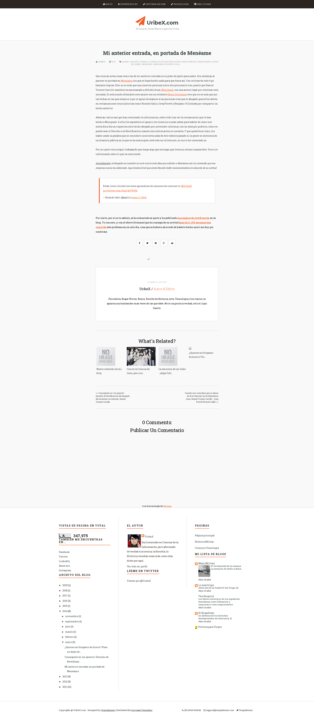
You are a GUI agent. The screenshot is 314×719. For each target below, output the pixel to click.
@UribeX (186, 186)
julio (68, 626)
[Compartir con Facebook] (139, 243)
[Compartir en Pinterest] (155, 243)
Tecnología (181, 4)
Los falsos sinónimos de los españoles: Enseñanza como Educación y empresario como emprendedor (219, 601)
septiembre (72, 621)
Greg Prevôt (189, 61)
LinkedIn (64, 561)
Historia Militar (155, 4)
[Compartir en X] (147, 243)
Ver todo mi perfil (137, 566)
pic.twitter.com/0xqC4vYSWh (120, 190)
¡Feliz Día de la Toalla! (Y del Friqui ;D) (218, 587)
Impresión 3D (129, 4)
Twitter (63, 556)
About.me (64, 565)
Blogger (167, 506)
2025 (65, 585)
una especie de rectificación (193, 218)
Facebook (64, 552)
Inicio (109, 4)
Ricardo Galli (172, 64)
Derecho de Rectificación (165, 61)
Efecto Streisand (177, 94)
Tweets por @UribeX (139, 580)
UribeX (149, 536)
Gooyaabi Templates (141, 710)
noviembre (72, 616)
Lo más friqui (206, 585)
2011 (65, 686)
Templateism (108, 710)
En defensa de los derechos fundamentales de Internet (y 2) (215, 617)
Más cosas (203, 4)
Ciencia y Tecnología (207, 547)
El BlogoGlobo (206, 612)
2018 (65, 590)
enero (68, 642)
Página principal (205, 535)
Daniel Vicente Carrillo (135, 61)
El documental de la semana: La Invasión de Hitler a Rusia (226, 567)
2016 (65, 600)
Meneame (146, 64)
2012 (65, 681)
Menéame (127, 80)
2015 (65, 605)
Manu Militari (206, 563)
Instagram (65, 570)
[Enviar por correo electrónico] (172, 243)
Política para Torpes (210, 626)
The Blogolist (206, 596)
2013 (65, 676)
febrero (69, 636)
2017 (65, 595)
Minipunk (158, 64)
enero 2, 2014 (139, 197)
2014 (65, 611)
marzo (69, 631)
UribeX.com (162, 22)
